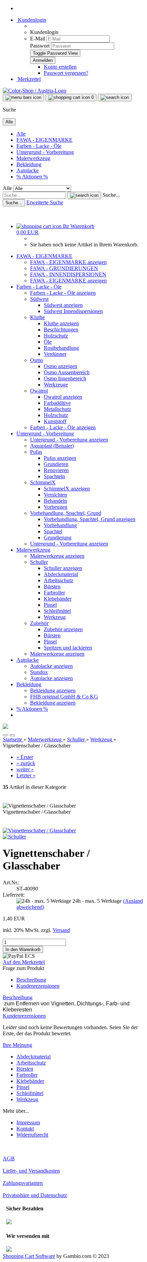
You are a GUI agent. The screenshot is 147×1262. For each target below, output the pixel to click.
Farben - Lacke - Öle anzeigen (63, 293)
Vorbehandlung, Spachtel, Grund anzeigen (89, 519)
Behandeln (55, 501)
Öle (48, 342)
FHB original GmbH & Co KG (64, 696)
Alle (21, 134)
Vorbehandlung (60, 525)
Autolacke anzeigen (51, 666)
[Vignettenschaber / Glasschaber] (39, 830)
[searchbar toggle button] (115, 97)
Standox (39, 672)
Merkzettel (28, 79)
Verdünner (55, 354)
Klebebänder (57, 599)
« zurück (25, 763)
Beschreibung (31, 980)
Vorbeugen (55, 507)
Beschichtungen (61, 329)
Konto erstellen (60, 67)
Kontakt (25, 1128)
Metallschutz (57, 409)
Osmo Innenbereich (65, 378)
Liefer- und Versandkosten (31, 1171)
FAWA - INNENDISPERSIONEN (68, 274)
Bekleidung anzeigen (53, 690)
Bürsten (52, 586)
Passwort (40, 46)
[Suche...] (84, 195)
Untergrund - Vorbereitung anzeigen (69, 440)
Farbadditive (57, 403)
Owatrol (39, 391)
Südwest (39, 299)
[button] (5, 735)
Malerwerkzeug (33, 158)
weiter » (25, 769)
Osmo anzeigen (60, 366)
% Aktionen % (32, 176)
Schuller (39, 562)
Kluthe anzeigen (61, 323)
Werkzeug (55, 617)
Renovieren (56, 470)
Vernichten (55, 495)
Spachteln (54, 476)
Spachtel (53, 531)
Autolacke (27, 170)
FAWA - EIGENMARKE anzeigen (68, 262)
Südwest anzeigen (63, 305)
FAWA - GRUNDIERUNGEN (64, 268)
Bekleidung (28, 164)
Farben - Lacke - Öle (39, 146)
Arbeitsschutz (58, 580)
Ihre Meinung (17, 1045)
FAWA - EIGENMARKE (44, 140)
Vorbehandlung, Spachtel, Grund (65, 513)
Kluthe (37, 317)
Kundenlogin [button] (31, 20)
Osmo (36, 360)
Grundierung (57, 537)
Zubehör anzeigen (63, 629)
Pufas (36, 452)
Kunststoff (55, 421)
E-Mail (37, 38)
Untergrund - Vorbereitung (45, 152)
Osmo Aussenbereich (67, 372)
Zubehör (39, 623)
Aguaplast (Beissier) (52, 446)
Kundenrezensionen (37, 986)
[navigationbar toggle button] (23, 97)
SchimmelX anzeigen (67, 488)
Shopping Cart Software (29, 1256)
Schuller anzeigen (63, 568)
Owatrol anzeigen (63, 397)
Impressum (28, 1122)
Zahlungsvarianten (23, 1183)
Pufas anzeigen (60, 458)
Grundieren (56, 464)
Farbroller (54, 592)
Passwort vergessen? (66, 73)
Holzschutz (56, 336)
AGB (9, 1158)
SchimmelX (43, 482)
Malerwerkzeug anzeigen (57, 556)
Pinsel (50, 605)
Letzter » (26, 775)
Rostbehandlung (61, 348)
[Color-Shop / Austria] (34, 90)
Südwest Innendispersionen (73, 311)
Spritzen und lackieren (68, 648)
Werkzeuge (56, 384)
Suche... (111, 195)
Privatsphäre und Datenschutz (35, 1195)
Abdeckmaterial (61, 574)
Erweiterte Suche (44, 202)
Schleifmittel (57, 611)
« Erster (24, 757)
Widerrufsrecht (32, 1135)
